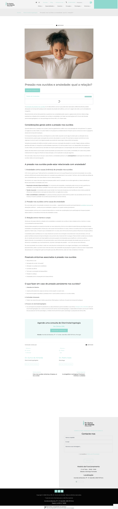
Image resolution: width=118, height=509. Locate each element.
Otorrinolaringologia (30, 12)
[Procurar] (91, 2)
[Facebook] (59, 491)
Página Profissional (31, 364)
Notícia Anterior (37, 372)
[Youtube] (62, 491)
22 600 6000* (72, 2)
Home (19, 12)
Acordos (45, 2)
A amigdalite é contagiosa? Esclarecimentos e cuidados (73, 375)
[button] (88, 96)
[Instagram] (56, 491)
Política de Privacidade (93, 454)
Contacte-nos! (59, 2)
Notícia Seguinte (81, 372)
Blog (51, 2)
